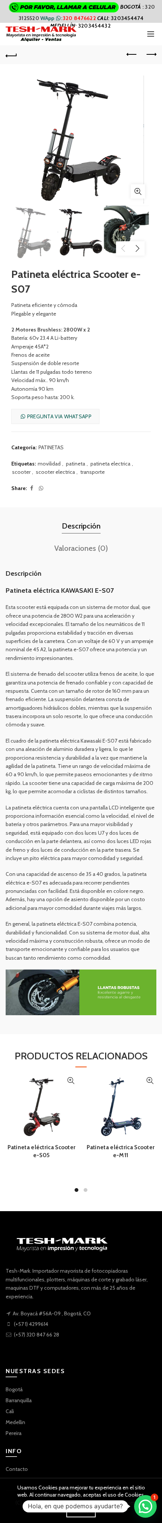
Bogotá (14, 1389)
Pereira (13, 1433)
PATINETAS (51, 447)
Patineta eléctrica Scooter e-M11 (121, 1151)
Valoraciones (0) (81, 548)
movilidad (49, 463)
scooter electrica (55, 472)
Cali (10, 1411)
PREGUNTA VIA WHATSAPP (59, 416)
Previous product (131, 54)
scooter (21, 472)
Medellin (15, 1422)
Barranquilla (19, 1400)
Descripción (81, 525)
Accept (81, 1511)
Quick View (70, 1080)
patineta (75, 463)
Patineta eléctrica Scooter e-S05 (42, 1151)
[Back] (11, 54)
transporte (92, 472)
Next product (150, 54)
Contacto (17, 1469)
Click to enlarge (138, 191)
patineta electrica (110, 463)
